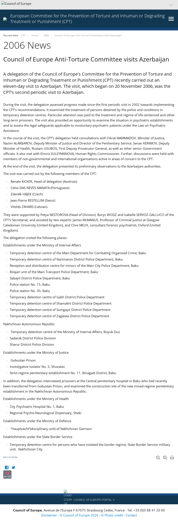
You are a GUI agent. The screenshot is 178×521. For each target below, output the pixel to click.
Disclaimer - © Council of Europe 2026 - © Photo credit (82, 515)
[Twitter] (13, 467)
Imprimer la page (172, 456)
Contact (131, 515)
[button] (89, 5)
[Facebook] (6, 467)
